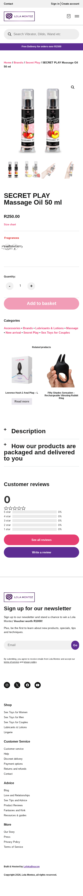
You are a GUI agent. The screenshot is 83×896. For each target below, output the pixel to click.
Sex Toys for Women (15, 712)
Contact (8, 773)
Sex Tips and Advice (15, 800)
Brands (18, 62)
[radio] (15, 247)
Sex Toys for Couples (55, 332)
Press (7, 836)
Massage (72, 328)
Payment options (13, 763)
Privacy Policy (12, 841)
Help (6, 753)
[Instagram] (7, 685)
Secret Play (32, 62)
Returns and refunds (15, 768)
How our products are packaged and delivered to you (40, 452)
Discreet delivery (13, 758)
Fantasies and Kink (14, 810)
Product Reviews (13, 805)
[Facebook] (27, 685)
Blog (6, 790)
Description (28, 431)
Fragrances (11, 238)
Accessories (12, 328)
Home (7, 62)
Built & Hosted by (22, 866)
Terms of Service (13, 846)
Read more (21, 401)
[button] (77, 16)
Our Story (9, 831)
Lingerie (8, 732)
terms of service (11, 662)
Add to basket (41, 303)
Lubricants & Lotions (49, 328)
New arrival (13, 332)
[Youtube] (38, 685)
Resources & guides (15, 815)
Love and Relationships (17, 795)
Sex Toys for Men (14, 717)
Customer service (14, 748)
